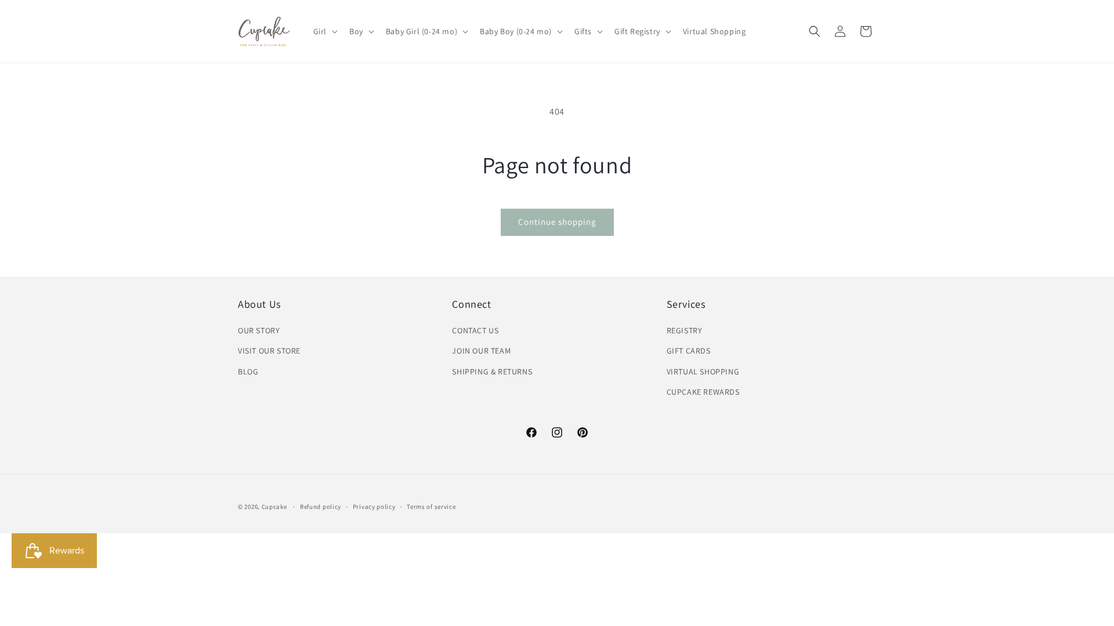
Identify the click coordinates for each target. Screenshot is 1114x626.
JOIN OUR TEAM (481, 350)
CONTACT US (475, 330)
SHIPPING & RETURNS (492, 371)
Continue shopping (557, 221)
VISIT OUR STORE (269, 350)
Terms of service (431, 507)
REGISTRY (685, 330)
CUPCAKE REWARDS (703, 392)
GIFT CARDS (689, 350)
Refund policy (320, 507)
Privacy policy (374, 507)
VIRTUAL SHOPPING (703, 371)
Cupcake (274, 507)
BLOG (248, 371)
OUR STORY (259, 330)
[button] (324, 31)
